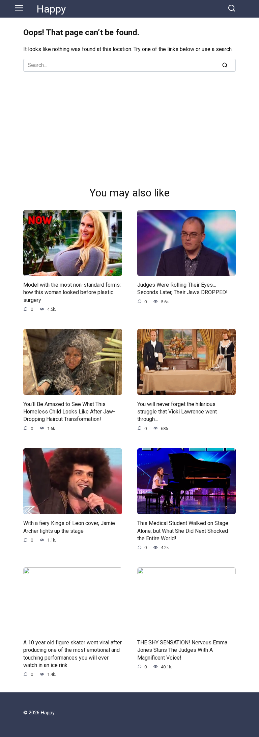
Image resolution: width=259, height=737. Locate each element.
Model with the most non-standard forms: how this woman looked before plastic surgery (72, 292)
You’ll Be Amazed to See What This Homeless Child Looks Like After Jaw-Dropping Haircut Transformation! (69, 411)
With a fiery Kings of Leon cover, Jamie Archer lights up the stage (69, 527)
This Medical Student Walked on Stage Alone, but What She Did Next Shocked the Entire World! (182, 531)
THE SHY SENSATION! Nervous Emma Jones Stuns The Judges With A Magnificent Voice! (182, 650)
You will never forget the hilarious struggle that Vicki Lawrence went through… (177, 411)
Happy (51, 9)
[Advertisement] (129, 122)
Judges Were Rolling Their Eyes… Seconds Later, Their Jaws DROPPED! (182, 288)
